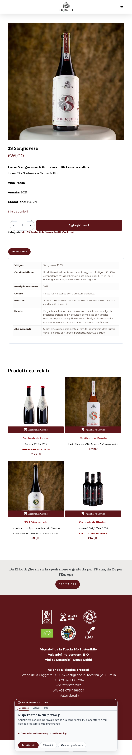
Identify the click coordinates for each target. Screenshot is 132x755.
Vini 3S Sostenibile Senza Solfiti (41, 232)
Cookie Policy (58, 733)
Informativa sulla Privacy (33, 733)
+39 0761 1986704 (71, 680)
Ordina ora (67, 584)
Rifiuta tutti (48, 745)
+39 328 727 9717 (68, 685)
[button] (9, 6)
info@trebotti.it (68, 695)
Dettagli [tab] (36, 708)
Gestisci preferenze (72, 745)
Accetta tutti (28, 745)
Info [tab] (46, 708)
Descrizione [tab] (19, 251)
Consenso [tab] (24, 708)
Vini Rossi (68, 232)
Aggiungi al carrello (79, 225)
